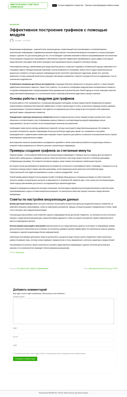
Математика (14, 24)
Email (16, 337)
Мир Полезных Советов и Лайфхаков (24, 5)
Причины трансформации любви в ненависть (95, 5)
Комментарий (19, 297)
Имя (15, 328)
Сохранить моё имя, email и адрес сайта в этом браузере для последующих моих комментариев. (50, 353)
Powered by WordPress (48, 393)
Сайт (15, 345)
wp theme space (81, 393)
